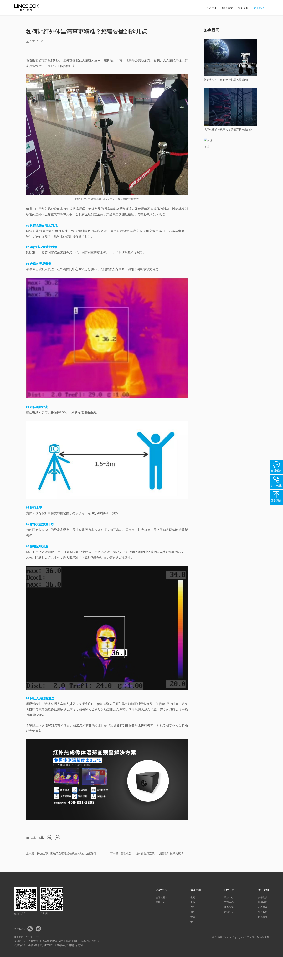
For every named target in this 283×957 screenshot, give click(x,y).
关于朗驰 (258, 7)
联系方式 (262, 917)
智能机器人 (161, 897)
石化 (192, 907)
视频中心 (229, 897)
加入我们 (262, 912)
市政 (192, 922)
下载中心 (229, 902)
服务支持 (243, 7)
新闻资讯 (262, 902)
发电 (192, 902)
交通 (192, 917)
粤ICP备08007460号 (222, 937)
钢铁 (192, 912)
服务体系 (229, 907)
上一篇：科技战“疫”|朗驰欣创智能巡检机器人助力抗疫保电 (61, 853)
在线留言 (229, 912)
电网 (192, 897)
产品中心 (212, 7)
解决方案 (227, 7)
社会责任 (262, 907)
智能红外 (160, 902)
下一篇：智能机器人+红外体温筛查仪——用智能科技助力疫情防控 (149, 853)
